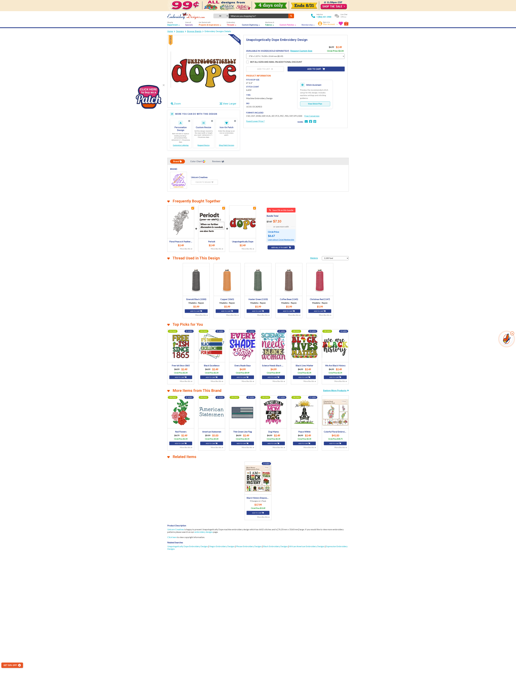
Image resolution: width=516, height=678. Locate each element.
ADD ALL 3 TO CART (279, 247)
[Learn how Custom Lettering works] (189, 121)
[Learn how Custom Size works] (212, 121)
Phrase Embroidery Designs (249, 546)
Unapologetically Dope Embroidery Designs (187, 546)
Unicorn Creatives (175, 529)
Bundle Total (272, 215)
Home (170, 31)
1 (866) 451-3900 (323, 17)
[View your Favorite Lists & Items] (341, 23)
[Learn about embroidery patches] (235, 121)
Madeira (314, 258)
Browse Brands (194, 31)
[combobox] (258, 16)
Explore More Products (335, 390)
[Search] (291, 16)
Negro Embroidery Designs (222, 546)
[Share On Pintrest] (314, 121)
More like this (185, 249)
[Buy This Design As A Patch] (148, 96)
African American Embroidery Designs (307, 546)
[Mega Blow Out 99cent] (258, 5)
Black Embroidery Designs (275, 546)
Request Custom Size (301, 51)
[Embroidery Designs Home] (186, 16)
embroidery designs (203, 532)
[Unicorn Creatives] (178, 180)
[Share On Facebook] (310, 121)
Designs (180, 31)
